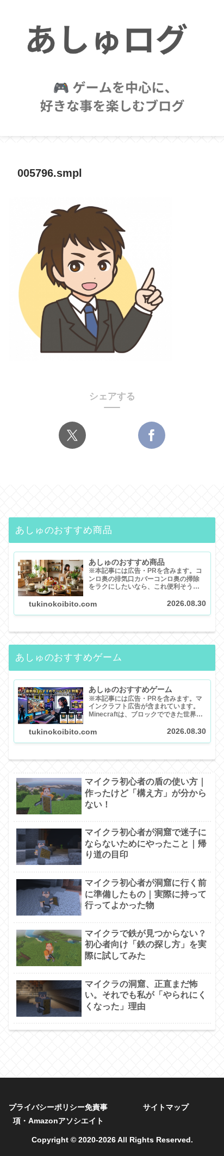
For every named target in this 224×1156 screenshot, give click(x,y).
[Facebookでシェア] (151, 435)
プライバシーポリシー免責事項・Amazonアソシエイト (58, 1114)
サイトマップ (166, 1107)
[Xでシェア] (72, 435)
